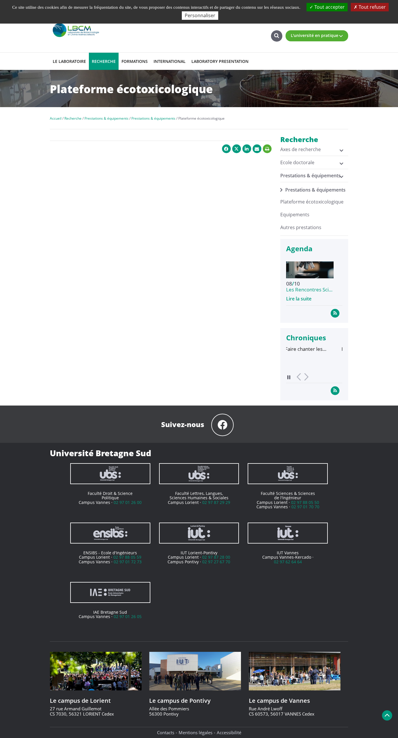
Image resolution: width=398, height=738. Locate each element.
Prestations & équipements (315, 190)
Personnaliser (200, 15)
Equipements (294, 214)
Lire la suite (298, 298)
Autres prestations (300, 227)
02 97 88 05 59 (127, 557)
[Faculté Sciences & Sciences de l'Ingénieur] (288, 473)
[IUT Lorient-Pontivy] (199, 533)
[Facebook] (222, 425)
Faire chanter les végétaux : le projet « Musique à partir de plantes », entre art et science (283, 349)
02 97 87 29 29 (216, 502)
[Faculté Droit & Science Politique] (110, 473)
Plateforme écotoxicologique (312, 202)
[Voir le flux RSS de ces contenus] (335, 313)
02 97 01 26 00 (128, 502)
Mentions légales (195, 732)
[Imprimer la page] (267, 148)
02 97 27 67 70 (216, 562)
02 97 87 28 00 (216, 557)
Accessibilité (229, 732)
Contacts (165, 732)
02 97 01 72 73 (128, 562)
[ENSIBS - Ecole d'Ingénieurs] (110, 533)
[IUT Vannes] (288, 533)
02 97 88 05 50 (305, 502)
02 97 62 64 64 (288, 562)
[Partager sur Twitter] (236, 148)
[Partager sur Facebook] (226, 148)
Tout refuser (372, 7)
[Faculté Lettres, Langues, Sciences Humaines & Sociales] (199, 473)
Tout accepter (329, 7)
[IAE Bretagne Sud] (110, 592)
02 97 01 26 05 (128, 616)
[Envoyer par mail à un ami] (257, 148)
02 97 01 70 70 (305, 507)
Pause (289, 377)
